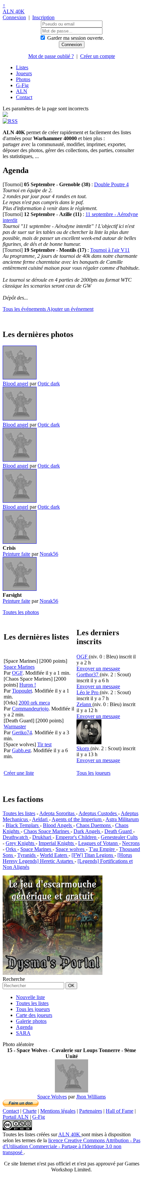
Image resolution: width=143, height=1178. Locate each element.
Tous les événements (25, 309)
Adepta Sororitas (57, 813)
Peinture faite (16, 554)
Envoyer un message (98, 668)
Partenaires (90, 1111)
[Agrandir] (20, 377)
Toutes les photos (21, 612)
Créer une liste (19, 773)
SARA (23, 1033)
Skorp (83, 748)
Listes (22, 67)
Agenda (24, 1027)
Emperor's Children (77, 837)
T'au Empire (102, 849)
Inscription (43, 17)
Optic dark (49, 383)
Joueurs (24, 73)
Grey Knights (21, 843)
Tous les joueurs (93, 773)
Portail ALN (16, 1117)
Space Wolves (52, 1096)
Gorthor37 (88, 674)
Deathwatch (16, 837)
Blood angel (15, 383)
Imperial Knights (57, 843)
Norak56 (49, 554)
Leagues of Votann (98, 843)
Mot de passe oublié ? (51, 56)
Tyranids (27, 855)
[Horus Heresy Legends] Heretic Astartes (67, 858)
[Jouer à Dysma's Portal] (52, 973)
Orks (11, 849)
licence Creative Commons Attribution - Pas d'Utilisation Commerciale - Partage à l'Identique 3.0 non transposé (71, 1146)
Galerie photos (31, 1021)
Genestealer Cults (119, 837)
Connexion (14, 17)
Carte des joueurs (34, 1015)
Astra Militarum (122, 819)
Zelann (84, 704)
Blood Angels (58, 825)
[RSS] (10, 121)
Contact (24, 97)
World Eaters (54, 855)
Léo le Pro (88, 692)
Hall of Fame (119, 1111)
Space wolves (71, 849)
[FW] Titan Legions (93, 855)
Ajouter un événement (70, 309)
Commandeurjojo (30, 708)
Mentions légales (57, 1111)
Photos (23, 79)
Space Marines (36, 849)
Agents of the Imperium (77, 819)
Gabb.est (21, 750)
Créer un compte (97, 56)
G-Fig (22, 85)
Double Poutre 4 (111, 184)
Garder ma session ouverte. (75, 38)
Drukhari (42, 837)
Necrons (131, 843)
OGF (17, 673)
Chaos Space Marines (47, 831)
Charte (30, 1111)
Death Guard (118, 831)
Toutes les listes (19, 813)
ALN (21, 91)
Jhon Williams (91, 1096)
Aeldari (40, 819)
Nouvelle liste (30, 997)
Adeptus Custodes (98, 813)
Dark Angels (87, 831)
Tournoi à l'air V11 (110, 250)
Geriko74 (22, 732)
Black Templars (23, 825)
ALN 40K (14, 11)
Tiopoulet (22, 691)
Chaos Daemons (94, 825)
